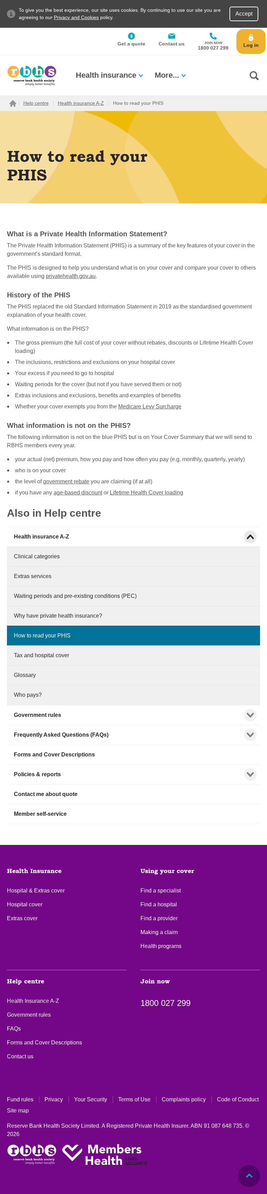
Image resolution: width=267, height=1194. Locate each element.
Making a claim (159, 932)
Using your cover (167, 871)
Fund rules (20, 1099)
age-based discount (78, 493)
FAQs (14, 1029)
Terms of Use (134, 1099)
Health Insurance (34, 871)
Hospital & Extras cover (36, 891)
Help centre (25, 982)
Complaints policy (184, 1099)
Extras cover (22, 918)
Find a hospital (158, 904)
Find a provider (159, 918)
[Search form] (254, 75)
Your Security (90, 1099)
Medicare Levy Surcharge (149, 406)
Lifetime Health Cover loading (146, 493)
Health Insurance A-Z (33, 1001)
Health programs (160, 946)
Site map (18, 1110)
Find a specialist (160, 891)
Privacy (53, 1099)
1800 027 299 (165, 1003)
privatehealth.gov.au (71, 276)
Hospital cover (24, 904)
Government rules (29, 1015)
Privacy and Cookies (76, 17)
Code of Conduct (238, 1099)
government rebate (66, 481)
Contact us (20, 1056)
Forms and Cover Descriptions (44, 1042)
